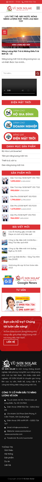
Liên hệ (7, 465)
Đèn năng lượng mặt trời (13, 165)
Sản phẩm (9, 458)
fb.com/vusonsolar (25, 438)
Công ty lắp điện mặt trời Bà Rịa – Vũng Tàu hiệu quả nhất (23, 241)
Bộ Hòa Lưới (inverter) (12, 151)
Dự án (7, 461)
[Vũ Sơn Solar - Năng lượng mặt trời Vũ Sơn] (19, 8)
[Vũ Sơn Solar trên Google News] (21, 279)
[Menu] (38, 8)
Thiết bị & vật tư (9, 161)
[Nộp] (37, 73)
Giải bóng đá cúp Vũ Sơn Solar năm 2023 (23, 266)
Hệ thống (8, 454)
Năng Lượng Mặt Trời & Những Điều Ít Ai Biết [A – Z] (20, 52)
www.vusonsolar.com (13, 434)
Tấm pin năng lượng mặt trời (15, 156)
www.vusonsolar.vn (23, 431)
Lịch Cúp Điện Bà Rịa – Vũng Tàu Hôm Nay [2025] (24, 258)
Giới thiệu (8, 450)
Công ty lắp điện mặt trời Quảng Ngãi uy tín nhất (22, 250)
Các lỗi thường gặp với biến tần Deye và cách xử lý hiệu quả (22, 233)
